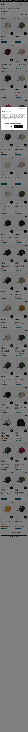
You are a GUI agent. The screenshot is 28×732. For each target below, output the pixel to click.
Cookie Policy (7, 123)
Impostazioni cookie (9, 126)
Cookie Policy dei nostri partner (15, 123)
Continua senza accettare (22, 108)
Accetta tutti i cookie (19, 126)
